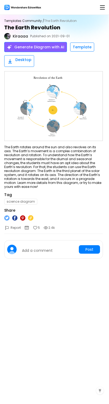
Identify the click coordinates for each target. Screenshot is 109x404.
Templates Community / (24, 21)
